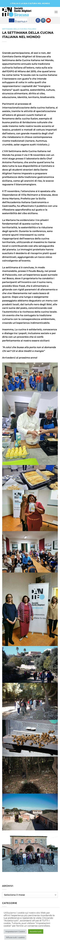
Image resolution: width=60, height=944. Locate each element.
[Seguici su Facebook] (38, 20)
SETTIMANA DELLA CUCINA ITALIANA (19, 29)
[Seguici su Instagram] (43, 20)
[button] (56, 11)
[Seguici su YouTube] (48, 20)
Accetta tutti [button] (36, 931)
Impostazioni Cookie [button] (15, 931)
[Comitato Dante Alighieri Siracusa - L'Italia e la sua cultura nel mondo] (16, 12)
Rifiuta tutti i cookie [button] (15, 937)
